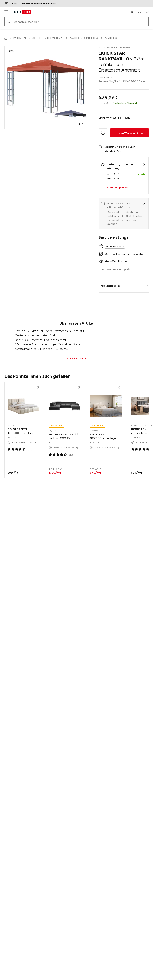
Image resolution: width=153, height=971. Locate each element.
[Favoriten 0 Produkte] (139, 12)
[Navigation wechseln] (6, 12)
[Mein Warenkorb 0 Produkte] (147, 12)
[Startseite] (5, 38)
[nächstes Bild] (148, 427)
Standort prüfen (117, 187)
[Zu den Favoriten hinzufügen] (103, 132)
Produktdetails (109, 286)
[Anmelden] (132, 12)
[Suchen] (9, 21)
